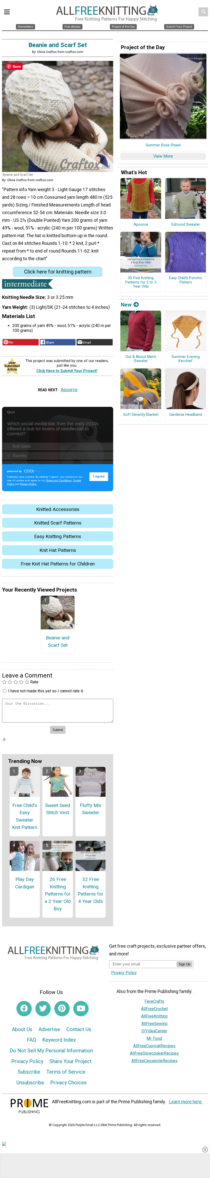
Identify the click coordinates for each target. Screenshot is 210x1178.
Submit (105, 622)
